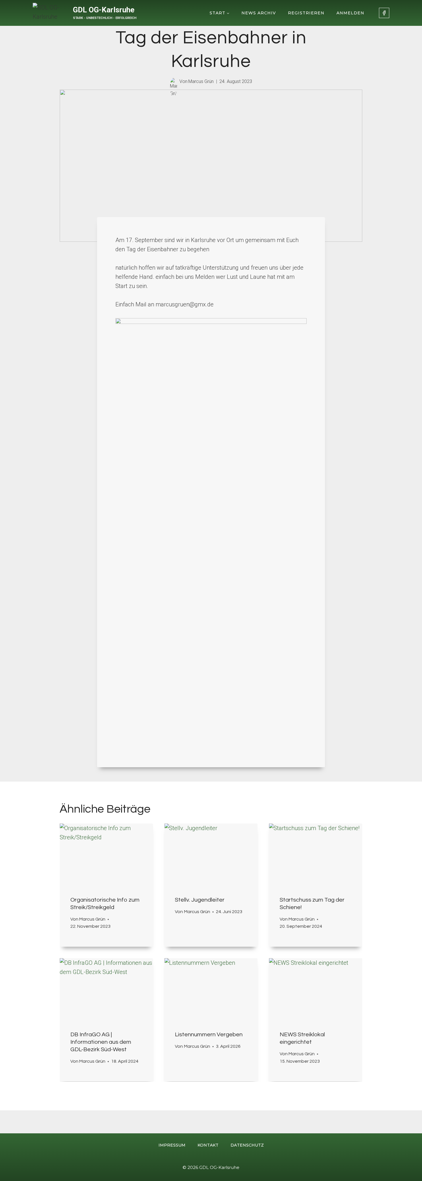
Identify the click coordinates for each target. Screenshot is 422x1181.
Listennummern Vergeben (209, 1034)
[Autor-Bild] (173, 81)
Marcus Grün (201, 81)
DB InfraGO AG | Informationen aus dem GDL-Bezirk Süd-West (100, 1042)
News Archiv (258, 13)
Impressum (171, 1145)
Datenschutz (247, 1145)
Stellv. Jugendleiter (199, 900)
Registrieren (306, 13)
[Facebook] (384, 13)
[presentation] (106, 855)
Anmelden (350, 13)
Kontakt (208, 1145)
